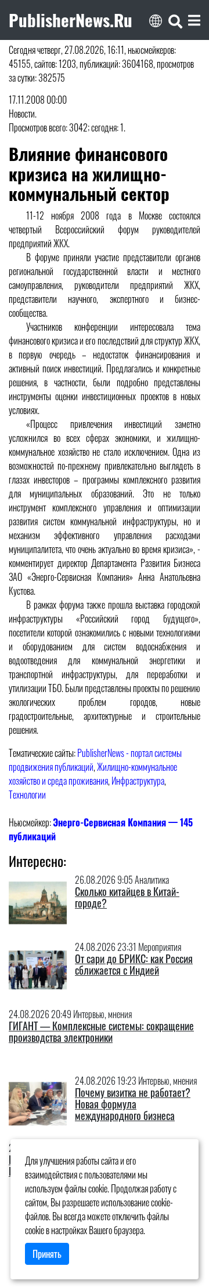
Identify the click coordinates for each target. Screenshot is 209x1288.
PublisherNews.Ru (70, 20)
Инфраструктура (137, 781)
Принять (47, 1254)
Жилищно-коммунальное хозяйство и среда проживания (93, 774)
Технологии (27, 795)
